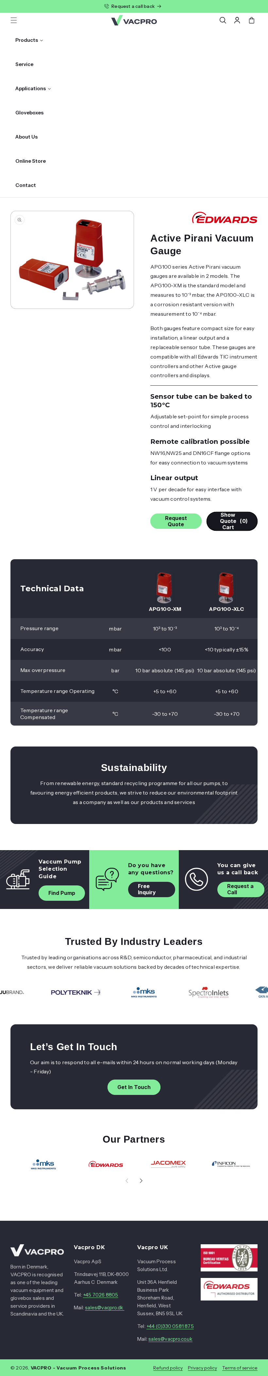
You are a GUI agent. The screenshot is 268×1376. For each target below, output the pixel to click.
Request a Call (240, 889)
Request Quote (176, 521)
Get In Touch (134, 1087)
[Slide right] (141, 1180)
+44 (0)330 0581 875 (170, 1326)
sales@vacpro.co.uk (170, 1339)
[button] (14, 20)
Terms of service (240, 1368)
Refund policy (168, 1368)
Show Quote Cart (234, 521)
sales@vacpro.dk (104, 1307)
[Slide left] (127, 1180)
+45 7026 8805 (100, 1295)
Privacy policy (202, 1368)
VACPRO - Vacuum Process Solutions (78, 1368)
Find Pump (61, 893)
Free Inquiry (147, 889)
